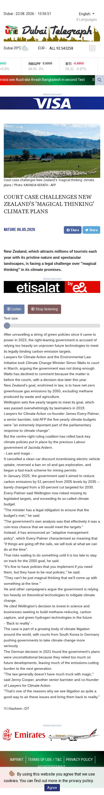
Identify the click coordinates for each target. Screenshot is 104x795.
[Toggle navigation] (93, 48)
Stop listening (46, 309)
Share (74, 230)
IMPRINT (17, 760)
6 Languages (86, 19)
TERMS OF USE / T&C (45, 760)
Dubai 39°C (12, 48)
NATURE (10, 229)
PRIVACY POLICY (79, 760)
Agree (52, 788)
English (85, 14)
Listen (16, 309)
